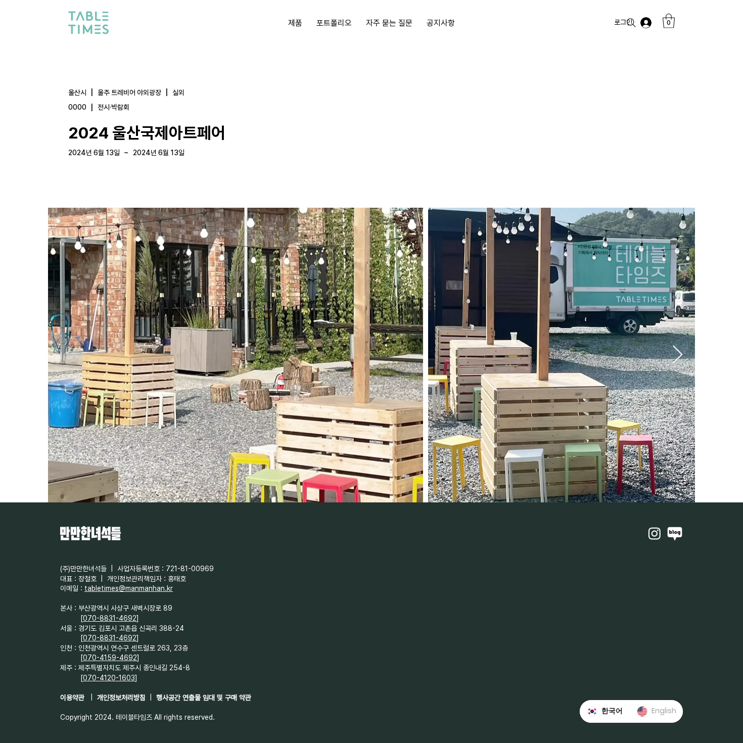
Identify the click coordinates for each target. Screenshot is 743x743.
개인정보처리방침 (121, 697)
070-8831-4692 (109, 618)
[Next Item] (677, 355)
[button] (669, 21)
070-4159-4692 (110, 658)
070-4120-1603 (109, 678)
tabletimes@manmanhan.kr (128, 588)
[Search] (631, 22)
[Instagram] (654, 533)
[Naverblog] (675, 533)
